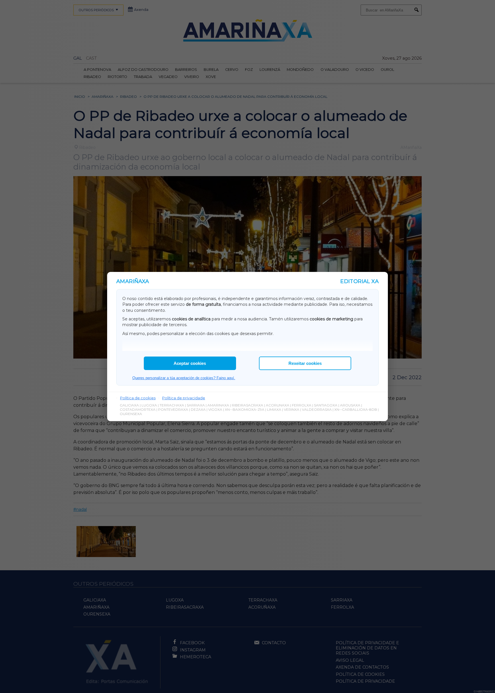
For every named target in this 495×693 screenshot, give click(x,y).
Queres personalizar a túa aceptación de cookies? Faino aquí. (183, 378)
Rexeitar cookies (305, 363)
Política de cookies (138, 398)
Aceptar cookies (190, 363)
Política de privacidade (183, 398)
